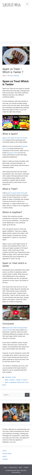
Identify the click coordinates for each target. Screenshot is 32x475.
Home (4, 451)
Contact (5, 459)
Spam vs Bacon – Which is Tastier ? (16, 380)
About (4, 456)
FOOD (14, 377)
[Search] (27, 395)
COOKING (8, 377)
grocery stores (13, 153)
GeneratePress (16, 472)
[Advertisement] (16, 25)
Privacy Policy (6, 453)
